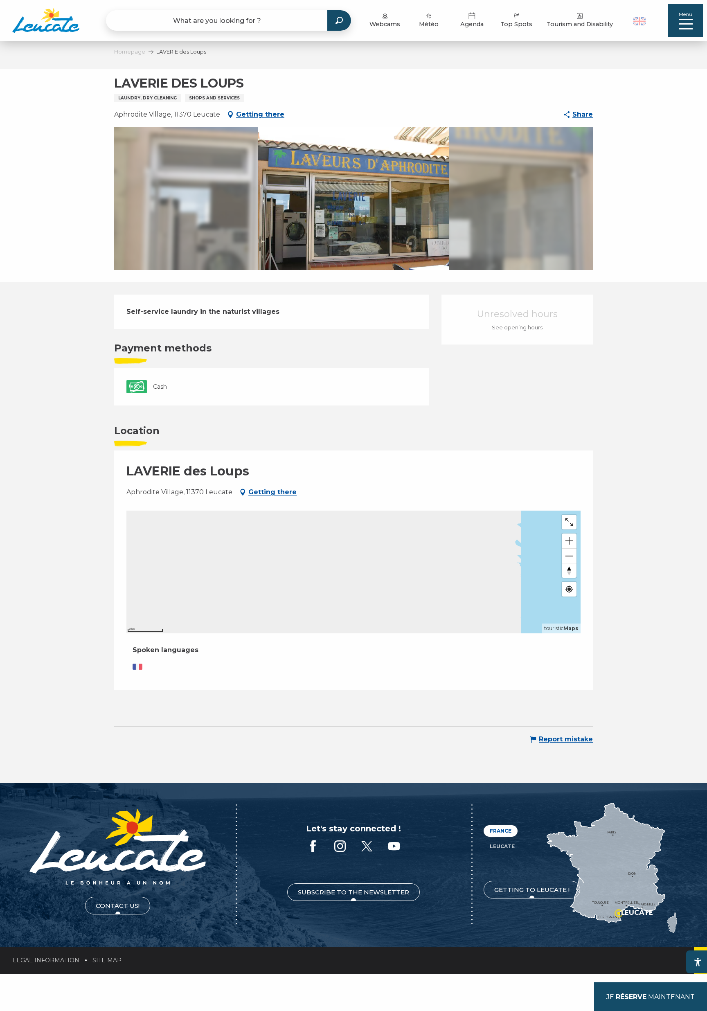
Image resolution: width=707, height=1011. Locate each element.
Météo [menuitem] (429, 24)
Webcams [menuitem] (384, 24)
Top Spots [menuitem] (516, 24)
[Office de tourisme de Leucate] (117, 847)
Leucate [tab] (502, 846)
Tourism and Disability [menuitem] (580, 24)
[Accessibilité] (697, 962)
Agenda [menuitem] (472, 24)
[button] (640, 20)
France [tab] (500, 831)
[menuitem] (46, 20)
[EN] (639, 21)
